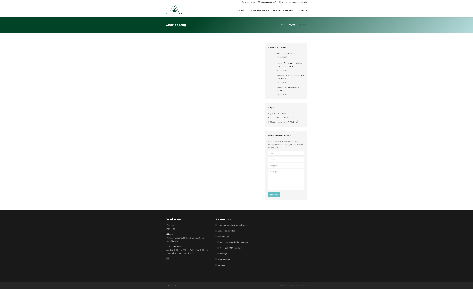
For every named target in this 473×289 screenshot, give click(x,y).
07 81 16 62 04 (250, 2)
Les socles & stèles (226, 231)
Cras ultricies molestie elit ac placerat (288, 89)
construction (277, 117)
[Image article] (271, 55)
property (279, 122)
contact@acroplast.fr (268, 2)
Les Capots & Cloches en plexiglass (233, 225)
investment (297, 118)
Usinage (221, 265)
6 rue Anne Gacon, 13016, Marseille (294, 2)
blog (269, 114)
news (271, 121)
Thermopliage (224, 259)
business (281, 113)
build (274, 114)
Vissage (223, 253)
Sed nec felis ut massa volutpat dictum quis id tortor (289, 64)
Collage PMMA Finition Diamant (234, 242)
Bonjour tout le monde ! (286, 53)
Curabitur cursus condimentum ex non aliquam (290, 77)
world (293, 121)
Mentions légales (171, 285)
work (285, 122)
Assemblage (223, 236)
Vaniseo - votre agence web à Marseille (293, 286)
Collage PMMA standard (231, 248)
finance (289, 118)
